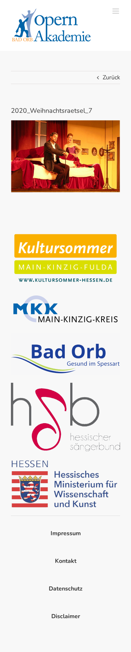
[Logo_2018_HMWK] (65, 462)
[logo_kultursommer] (65, 234)
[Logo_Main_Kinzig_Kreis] (65, 295)
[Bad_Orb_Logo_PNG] (65, 335)
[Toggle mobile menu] (116, 11)
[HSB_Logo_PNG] (65, 386)
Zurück (111, 77)
